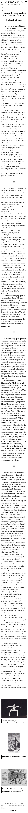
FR (2, 5)
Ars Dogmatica (14, 2)
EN (2, 2)
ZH (2, 7)
